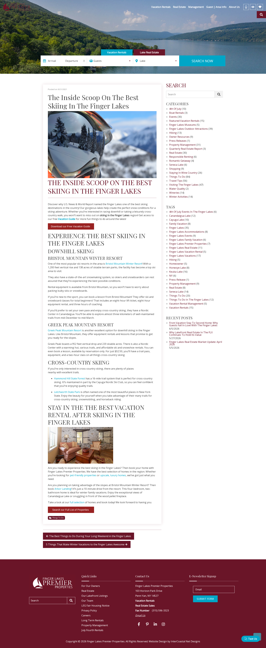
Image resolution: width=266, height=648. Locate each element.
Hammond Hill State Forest (69, 378)
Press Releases (177, 141)
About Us (234, 7)
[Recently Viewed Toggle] (253, 7)
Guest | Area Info (216, 7)
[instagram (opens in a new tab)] (163, 624)
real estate (175, 287)
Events (173, 117)
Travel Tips (175, 180)
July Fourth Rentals (92, 630)
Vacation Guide (66, 219)
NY (171, 275)
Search (172, 94)
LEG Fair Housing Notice (95, 605)
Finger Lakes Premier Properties (188, 243)
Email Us (140, 615)
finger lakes (176, 228)
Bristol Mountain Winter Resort (124, 263)
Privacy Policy (89, 610)
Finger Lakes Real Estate (183, 247)
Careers (86, 615)
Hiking (173, 133)
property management (182, 283)
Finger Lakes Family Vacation (185, 239)
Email (198, 589)
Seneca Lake (176, 164)
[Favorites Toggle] (260, 7)
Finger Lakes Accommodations (186, 231)
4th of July (175, 109)
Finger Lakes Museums (182, 125)
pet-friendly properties (83, 475)
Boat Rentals (176, 113)
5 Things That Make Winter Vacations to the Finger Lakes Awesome (85, 544)
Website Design (158, 641)
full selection (77, 502)
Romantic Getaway (179, 161)
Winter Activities (178, 196)
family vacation (178, 224)
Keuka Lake (176, 271)
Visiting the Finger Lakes (183, 184)
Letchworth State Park (67, 392)
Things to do (58, 517)
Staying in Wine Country (183, 172)
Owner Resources (179, 137)
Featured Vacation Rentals (184, 121)
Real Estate (179, 7)
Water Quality (177, 188)
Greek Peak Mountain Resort (64, 330)
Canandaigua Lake (180, 216)
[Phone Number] (246, 7)
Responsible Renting (181, 157)
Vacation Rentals (161, 7)
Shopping (174, 168)
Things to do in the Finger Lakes (189, 299)
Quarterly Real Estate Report (185, 149)
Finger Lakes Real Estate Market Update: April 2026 (195, 343)
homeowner (176, 263)
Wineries (174, 192)
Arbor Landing (62, 488)
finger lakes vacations (182, 255)
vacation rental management (186, 303)
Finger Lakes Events (180, 235)
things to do (177, 295)
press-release (177, 279)
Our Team (87, 600)
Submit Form (205, 599)
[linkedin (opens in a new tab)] (155, 624)
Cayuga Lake (176, 220)
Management (196, 7)
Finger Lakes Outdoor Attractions (188, 129)
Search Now (202, 61)
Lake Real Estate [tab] (149, 52)
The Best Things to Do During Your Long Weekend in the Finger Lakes (90, 536)
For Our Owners (90, 586)
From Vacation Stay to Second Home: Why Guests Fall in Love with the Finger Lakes (193, 324)
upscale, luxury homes (113, 475)
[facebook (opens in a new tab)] (139, 624)
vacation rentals (178, 307)
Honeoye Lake (177, 267)
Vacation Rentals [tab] (116, 52)
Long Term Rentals (92, 620)
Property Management (182, 145)
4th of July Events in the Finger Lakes (191, 212)
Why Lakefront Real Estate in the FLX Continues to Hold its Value (191, 334)
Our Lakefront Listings (94, 595)
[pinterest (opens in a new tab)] (147, 624)
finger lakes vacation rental (186, 251)
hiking (173, 259)
